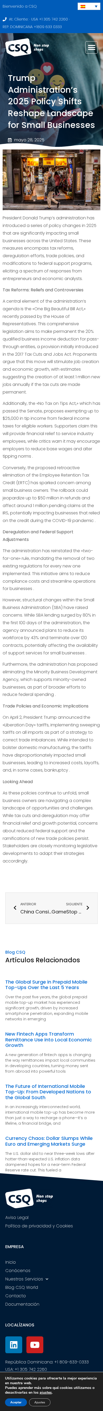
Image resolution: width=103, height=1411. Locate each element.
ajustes (46, 1392)
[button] (91, 47)
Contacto (15, 1296)
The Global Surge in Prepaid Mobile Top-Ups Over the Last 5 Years (46, 985)
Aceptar (16, 1402)
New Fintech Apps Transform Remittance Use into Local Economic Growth (48, 1039)
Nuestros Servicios (24, 1279)
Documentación (22, 1304)
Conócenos (17, 1271)
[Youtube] (34, 1344)
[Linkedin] (13, 1344)
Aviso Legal (17, 1217)
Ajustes (39, 1402)
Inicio (10, 1262)
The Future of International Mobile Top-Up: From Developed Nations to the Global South (48, 1092)
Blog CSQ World (21, 1287)
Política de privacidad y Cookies (39, 1226)
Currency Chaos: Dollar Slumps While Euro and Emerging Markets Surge (49, 1141)
